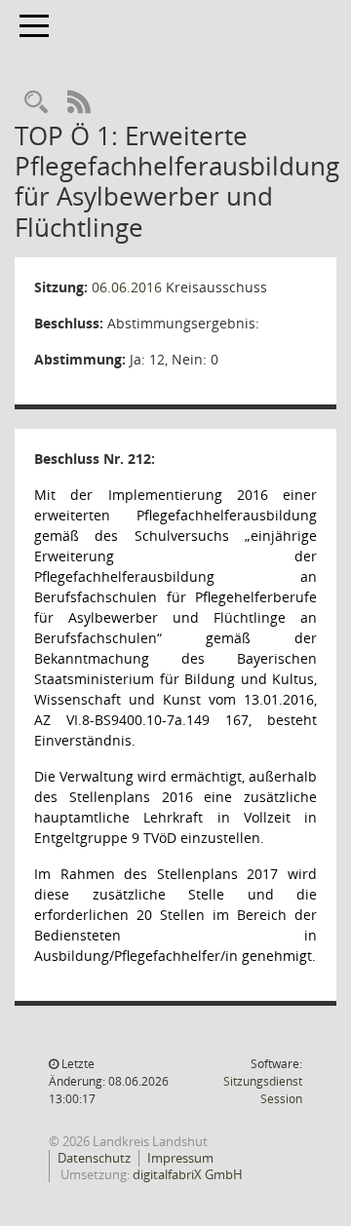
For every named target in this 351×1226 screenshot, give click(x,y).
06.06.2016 (127, 287)
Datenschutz (94, 1158)
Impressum (180, 1158)
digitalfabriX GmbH (188, 1174)
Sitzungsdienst (262, 1090)
